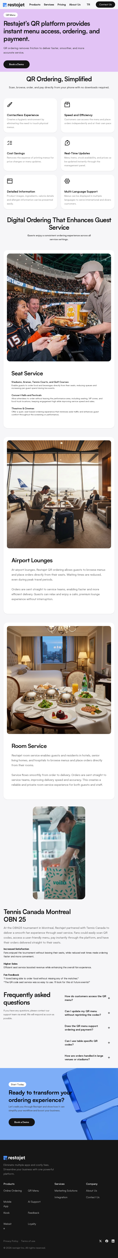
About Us (75, 4)
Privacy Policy (10, 1241)
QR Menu (33, 1190)
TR (88, 4)
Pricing (62, 4)
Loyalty (32, 1223)
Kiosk (6, 1212)
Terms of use (28, 1241)
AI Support (34, 1201)
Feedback (33, 1212)
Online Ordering (12, 1190)
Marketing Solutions (66, 1190)
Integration (61, 1197)
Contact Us (92, 1197)
